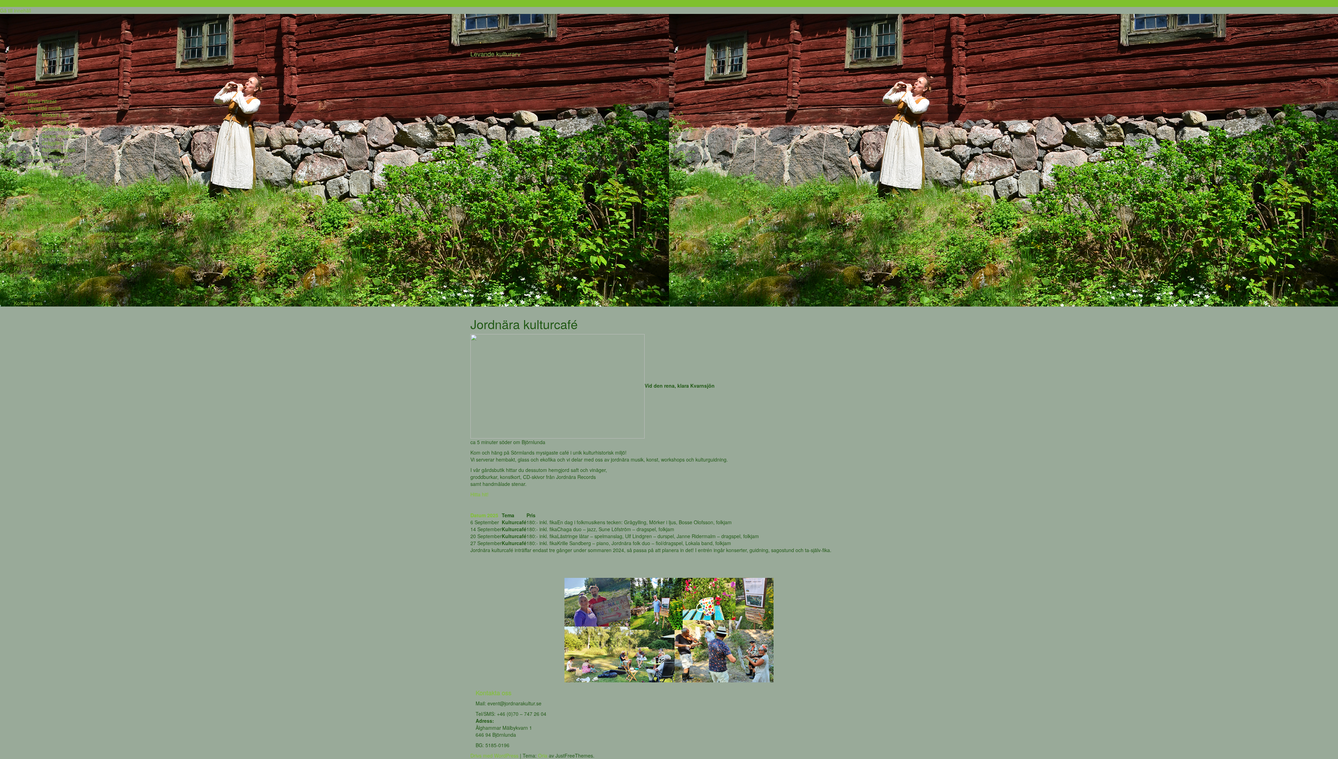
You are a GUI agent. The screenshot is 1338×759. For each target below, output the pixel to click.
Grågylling (53, 142)
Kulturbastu (40, 184)
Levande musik (44, 107)
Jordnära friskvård (48, 156)
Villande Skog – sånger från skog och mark (89, 233)
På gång (23, 268)
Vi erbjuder (26, 94)
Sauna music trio (60, 135)
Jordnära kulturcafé (49, 205)
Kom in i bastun (59, 254)
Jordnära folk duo (61, 128)
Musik (34, 226)
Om (18, 296)
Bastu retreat (42, 101)
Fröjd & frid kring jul (63, 247)
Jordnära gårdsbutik (50, 219)
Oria (542, 755)
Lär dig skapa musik (50, 163)
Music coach (41, 191)
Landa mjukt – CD (62, 261)
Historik (22, 275)
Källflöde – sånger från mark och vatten (85, 240)
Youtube (37, 289)
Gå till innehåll (15, 10)
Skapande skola (45, 170)
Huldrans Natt (43, 198)
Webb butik (26, 212)
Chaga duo (54, 121)
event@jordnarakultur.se (514, 703)
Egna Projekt (28, 177)
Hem (19, 87)
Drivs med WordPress (494, 755)
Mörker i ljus (55, 114)
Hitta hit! (479, 494)
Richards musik (59, 149)
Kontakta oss (28, 303)
